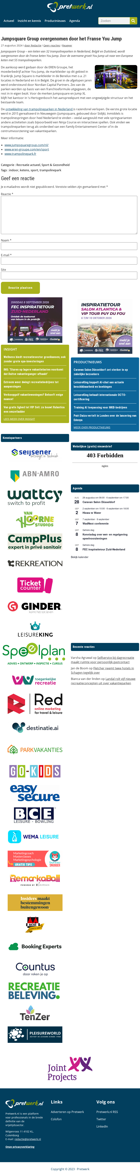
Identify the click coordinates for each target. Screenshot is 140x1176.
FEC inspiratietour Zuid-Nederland (104, 549)
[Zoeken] (133, 20)
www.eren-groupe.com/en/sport (27, 149)
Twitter (101, 1119)
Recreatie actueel (28, 165)
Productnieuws (55, 21)
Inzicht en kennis (29, 21)
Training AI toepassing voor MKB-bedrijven (100, 407)
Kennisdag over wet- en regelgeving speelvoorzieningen (105, 536)
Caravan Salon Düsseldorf (99, 502)
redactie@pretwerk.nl (28, 1139)
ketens (24, 170)
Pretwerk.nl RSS (107, 1112)
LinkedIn (102, 1126)
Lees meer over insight (19, 419)
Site (3, 269)
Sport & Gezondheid (56, 165)
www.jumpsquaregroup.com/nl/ (26, 145)
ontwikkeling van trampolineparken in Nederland (39, 109)
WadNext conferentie (96, 523)
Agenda (74, 21)
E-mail (6, 255)
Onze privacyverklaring (19, 1146)
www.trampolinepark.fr (20, 154)
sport (34, 170)
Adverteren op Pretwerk (67, 1112)
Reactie (7, 194)
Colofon (56, 1119)
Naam (6, 240)
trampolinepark (50, 170)
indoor (13, 170)
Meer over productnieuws (92, 427)
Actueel (9, 21)
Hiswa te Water (92, 512)
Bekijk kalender (79, 557)
